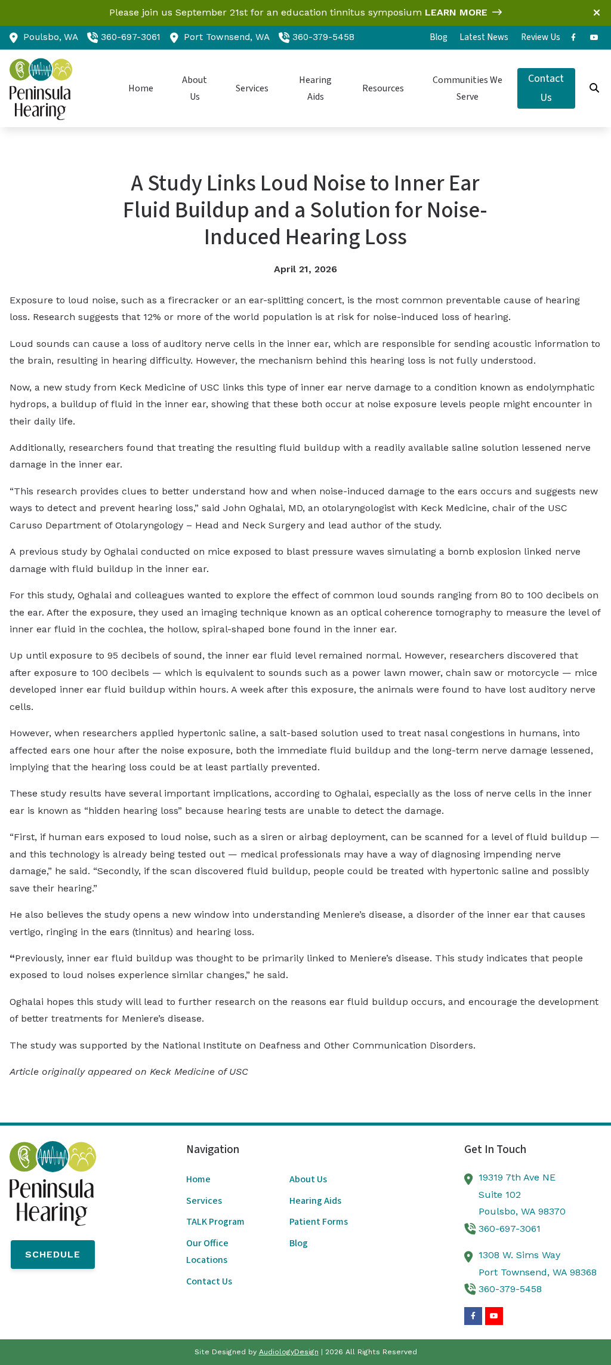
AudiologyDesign (289, 1352)
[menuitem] (438, 38)
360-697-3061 (131, 37)
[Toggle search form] (595, 88)
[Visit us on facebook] (573, 37)
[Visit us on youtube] (594, 37)
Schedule (53, 1254)
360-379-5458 (323, 37)
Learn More (456, 12)
